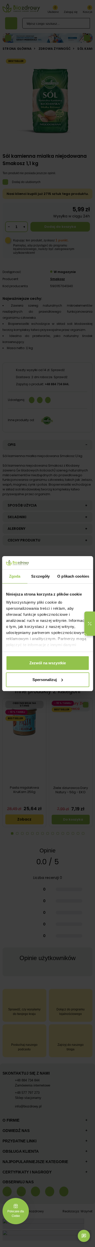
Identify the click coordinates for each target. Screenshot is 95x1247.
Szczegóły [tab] (40, 576)
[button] (89, 623)
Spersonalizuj (44, 679)
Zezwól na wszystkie (47, 663)
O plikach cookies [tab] (73, 576)
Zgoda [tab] (15, 576)
